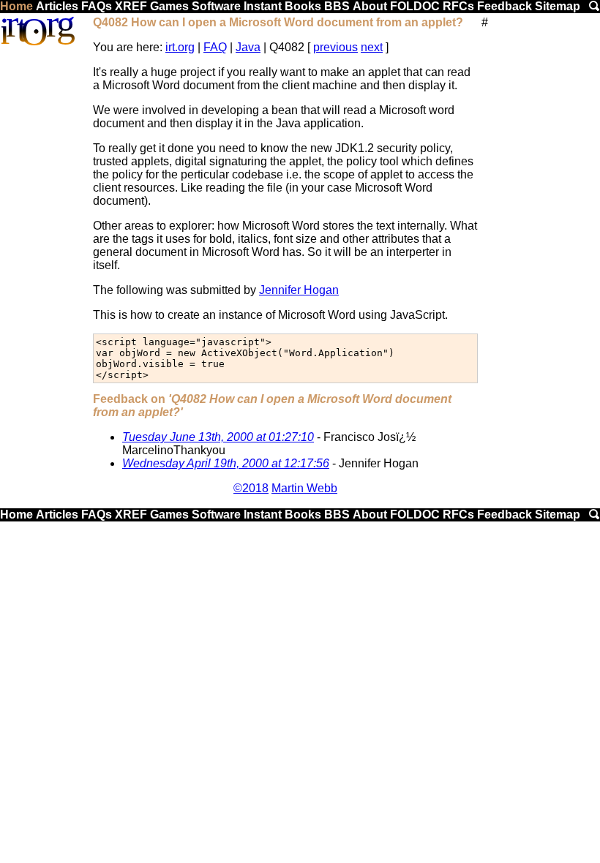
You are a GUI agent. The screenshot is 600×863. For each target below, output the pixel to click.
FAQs (96, 6)
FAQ (215, 47)
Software (216, 6)
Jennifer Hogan (299, 290)
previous (335, 47)
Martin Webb (304, 488)
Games (169, 6)
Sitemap (557, 6)
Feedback (504, 6)
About (370, 6)
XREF (131, 6)
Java (248, 47)
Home (16, 6)
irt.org (180, 47)
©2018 (251, 488)
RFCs (458, 6)
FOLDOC (415, 6)
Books (303, 6)
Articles (57, 6)
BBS (337, 6)
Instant (263, 6)
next (372, 47)
